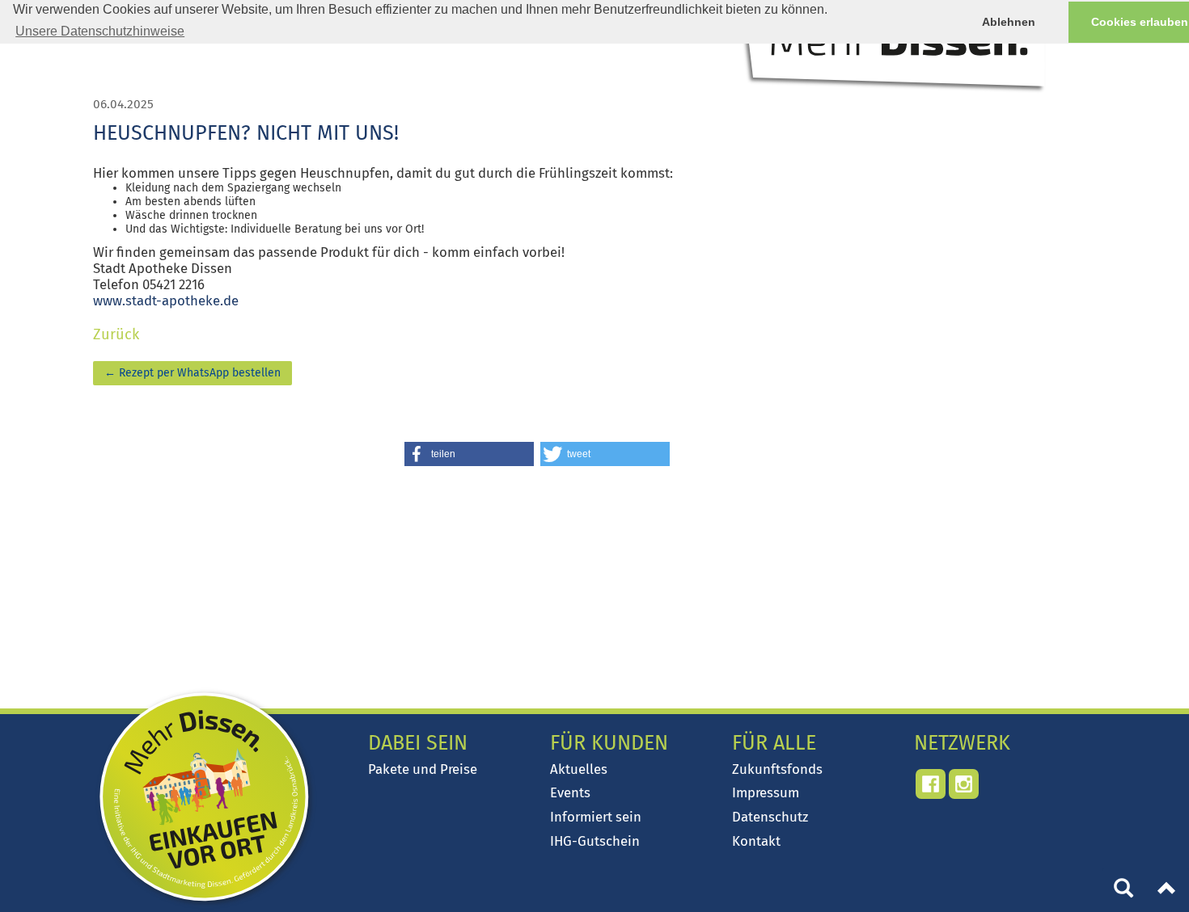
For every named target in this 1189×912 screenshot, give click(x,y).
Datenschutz (770, 817)
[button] (469, 454)
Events (570, 792)
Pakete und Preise (422, 769)
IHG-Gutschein (595, 841)
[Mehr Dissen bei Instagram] (964, 784)
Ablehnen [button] (1008, 21)
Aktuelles (578, 769)
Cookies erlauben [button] (1139, 21)
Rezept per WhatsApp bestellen (192, 373)
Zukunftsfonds (777, 769)
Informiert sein (595, 817)
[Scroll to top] (1167, 890)
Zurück (116, 334)
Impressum (765, 792)
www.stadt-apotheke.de (166, 300)
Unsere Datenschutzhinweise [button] (99, 31)
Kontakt (756, 841)
